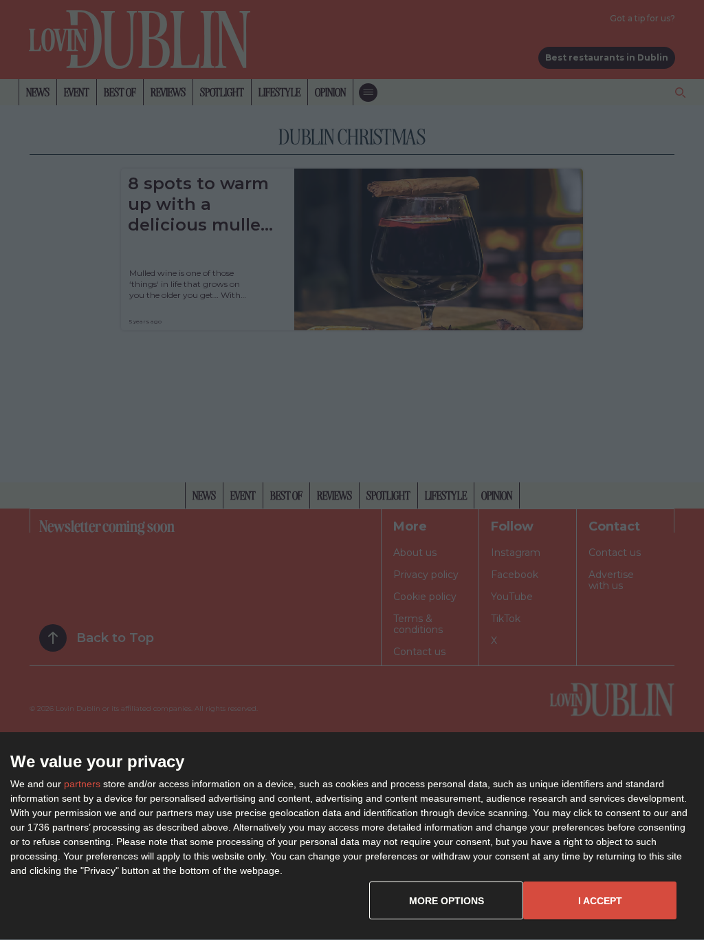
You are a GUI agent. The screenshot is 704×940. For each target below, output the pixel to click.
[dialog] (352, 836)
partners (82, 784)
